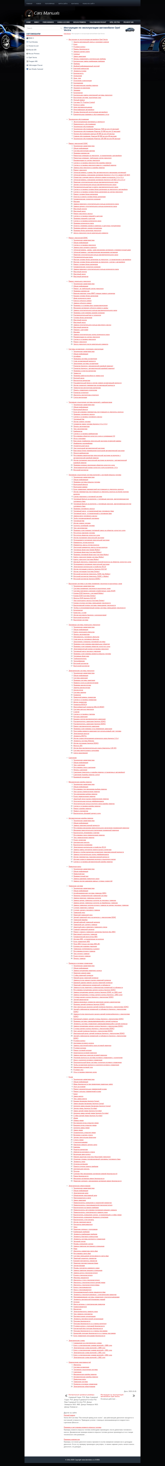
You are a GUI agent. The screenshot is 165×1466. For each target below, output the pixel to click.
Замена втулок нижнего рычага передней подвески (92, 980)
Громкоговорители (80, 1307)
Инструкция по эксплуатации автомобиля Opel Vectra (88, 39)
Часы (75, 1227)
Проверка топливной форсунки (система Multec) (91, 554)
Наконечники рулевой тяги (83, 1067)
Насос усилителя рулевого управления (87, 1060)
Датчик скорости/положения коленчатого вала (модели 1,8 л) (95, 738)
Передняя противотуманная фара (85, 1263)
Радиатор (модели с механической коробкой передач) (93, 366)
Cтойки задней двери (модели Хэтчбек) (87, 1116)
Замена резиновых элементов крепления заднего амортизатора (96, 1002)
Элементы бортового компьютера (85, 1236)
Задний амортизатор (80, 999)
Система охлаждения (81, 1367)
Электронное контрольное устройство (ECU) (89, 567)
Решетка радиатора (80, 1149)
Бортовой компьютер (81, 68)
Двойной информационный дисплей (86, 66)
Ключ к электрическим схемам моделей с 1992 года (92, 1355)
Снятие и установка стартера (84, 714)
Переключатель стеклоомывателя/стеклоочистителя (92, 1205)
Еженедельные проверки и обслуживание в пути (91, 114)
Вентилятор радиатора (81, 380)
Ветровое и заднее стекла (83, 1135)
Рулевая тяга (78, 1070)
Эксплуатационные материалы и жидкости (89, 122)
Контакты (75, 3)
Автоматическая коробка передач (85, 85)
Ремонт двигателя (80, 170)
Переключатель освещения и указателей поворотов (92, 1203)
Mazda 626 (32, 50)
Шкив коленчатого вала (82, 298)
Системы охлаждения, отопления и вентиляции (86, 349)
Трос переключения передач (83, 837)
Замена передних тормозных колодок (87, 898)
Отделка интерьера (80, 1164)
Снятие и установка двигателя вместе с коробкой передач (94, 165)
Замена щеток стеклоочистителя (85, 1273)
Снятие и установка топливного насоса (87, 417)
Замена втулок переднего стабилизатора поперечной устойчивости (98, 987)
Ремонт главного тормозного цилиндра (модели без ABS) (94, 932)
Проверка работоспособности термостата (88, 376)
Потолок (76, 1171)
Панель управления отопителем (85, 390)
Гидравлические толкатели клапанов (86, 199)
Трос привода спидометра (83, 1314)
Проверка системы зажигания (84, 680)
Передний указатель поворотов (84, 1258)
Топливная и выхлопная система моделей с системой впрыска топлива (95, 475)
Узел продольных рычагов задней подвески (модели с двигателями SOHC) (101, 1007)
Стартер (76, 712)
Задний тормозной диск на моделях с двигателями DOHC (94, 917)
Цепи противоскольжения (82, 107)
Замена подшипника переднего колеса (87, 970)
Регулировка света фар (82, 1253)
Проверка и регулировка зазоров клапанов (89, 313)
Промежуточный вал (80, 876)
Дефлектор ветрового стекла (84, 1152)
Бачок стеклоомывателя (82, 1287)
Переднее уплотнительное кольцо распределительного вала (95, 182)
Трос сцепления (79, 765)
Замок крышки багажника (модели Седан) (88, 1103)
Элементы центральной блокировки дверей (89, 1299)
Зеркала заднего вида (81, 51)
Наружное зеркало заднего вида (85, 1145)
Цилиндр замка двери (81, 1128)
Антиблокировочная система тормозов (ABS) (89, 893)
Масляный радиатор (80, 276)
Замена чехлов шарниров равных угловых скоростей (92, 881)
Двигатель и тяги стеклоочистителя (86, 1280)
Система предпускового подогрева (86, 750)
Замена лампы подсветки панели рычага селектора (92, 850)
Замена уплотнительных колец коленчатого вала (91, 334)
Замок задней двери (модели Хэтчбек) (87, 1111)
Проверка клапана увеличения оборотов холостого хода (94, 465)
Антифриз (77, 356)
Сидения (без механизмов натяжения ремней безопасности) (95, 1174)
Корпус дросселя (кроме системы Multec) (88, 557)
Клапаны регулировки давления (85, 946)
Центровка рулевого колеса (83, 1043)
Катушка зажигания (80, 717)
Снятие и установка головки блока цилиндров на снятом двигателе (98, 192)
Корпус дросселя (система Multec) (86, 559)
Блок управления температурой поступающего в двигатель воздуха (98, 489)
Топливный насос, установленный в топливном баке (92, 513)
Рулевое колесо (79, 47)
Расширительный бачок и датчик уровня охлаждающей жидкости (97, 383)
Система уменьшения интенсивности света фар (91, 1256)
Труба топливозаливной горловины (86, 518)
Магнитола (77, 1309)
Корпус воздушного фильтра (83, 632)
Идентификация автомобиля (83, 110)
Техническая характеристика (83, 146)
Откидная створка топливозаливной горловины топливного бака (96, 1159)
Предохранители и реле (82, 1198)
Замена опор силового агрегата (85, 247)
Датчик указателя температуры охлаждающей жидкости (94, 385)
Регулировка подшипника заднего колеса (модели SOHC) (94, 990)
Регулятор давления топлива (84, 533)
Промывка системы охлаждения (85, 359)
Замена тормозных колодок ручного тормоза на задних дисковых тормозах (101, 905)
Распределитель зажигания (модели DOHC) (89, 724)
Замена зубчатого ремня (82, 303)
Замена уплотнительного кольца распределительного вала (95, 310)
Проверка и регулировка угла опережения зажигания (92, 729)
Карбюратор (77, 431)
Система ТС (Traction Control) (84, 102)
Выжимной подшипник (81, 777)
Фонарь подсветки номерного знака (86, 1268)
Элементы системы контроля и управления (89, 1239)
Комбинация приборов (81, 1232)
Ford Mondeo (48, 22)
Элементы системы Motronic (83, 741)
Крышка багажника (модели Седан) (86, 1101)
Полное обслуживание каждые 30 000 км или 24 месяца (94, 134)
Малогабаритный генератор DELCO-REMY (88, 707)
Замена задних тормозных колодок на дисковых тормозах (94, 900)
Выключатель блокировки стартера (86, 833)
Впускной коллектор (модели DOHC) (86, 579)
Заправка (76, 90)
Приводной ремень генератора (84, 697)
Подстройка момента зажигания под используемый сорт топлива (97, 731)
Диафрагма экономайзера (82, 443)
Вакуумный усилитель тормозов (85, 934)
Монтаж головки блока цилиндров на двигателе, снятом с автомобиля (99, 262)
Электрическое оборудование (79, 1186)
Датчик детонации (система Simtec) (86, 571)
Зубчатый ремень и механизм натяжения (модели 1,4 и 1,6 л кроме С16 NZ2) (101, 175)
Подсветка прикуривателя (83, 1224)
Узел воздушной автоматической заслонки (89, 448)
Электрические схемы (77, 1340)
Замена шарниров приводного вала (86, 879)
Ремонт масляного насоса (83, 214)
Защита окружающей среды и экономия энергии (91, 42)
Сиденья (76, 54)
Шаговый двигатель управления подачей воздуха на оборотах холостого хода (102, 562)
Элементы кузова (79, 71)
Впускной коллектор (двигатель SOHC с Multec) (91, 576)
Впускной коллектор (80, 470)
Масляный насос (79, 211)
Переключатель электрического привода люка (90, 1212)
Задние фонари (79, 1265)
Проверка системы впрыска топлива (86, 482)
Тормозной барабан (80, 920)
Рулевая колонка (79, 1048)
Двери (75, 1118)
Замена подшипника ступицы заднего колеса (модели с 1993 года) (97, 995)
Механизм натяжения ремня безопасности (88, 1178)
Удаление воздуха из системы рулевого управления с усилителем (97, 1058)
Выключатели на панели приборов (86, 1207)
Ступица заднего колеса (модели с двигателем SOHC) (93, 997)
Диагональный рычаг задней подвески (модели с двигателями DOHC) (99, 1033)
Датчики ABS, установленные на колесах (88, 939)
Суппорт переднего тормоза (83, 908)
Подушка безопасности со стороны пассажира (90, 1331)
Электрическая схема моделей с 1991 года (89, 1353)
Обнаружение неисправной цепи (85, 1195)
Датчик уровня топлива (81, 421)
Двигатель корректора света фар (85, 1251)
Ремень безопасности (81, 49)
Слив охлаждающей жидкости (84, 361)
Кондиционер (78, 83)
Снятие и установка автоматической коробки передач (93, 862)
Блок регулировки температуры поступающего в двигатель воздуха (98, 412)
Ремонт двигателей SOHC (78, 143)
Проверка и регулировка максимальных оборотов (91, 644)
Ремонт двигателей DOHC (78, 238)
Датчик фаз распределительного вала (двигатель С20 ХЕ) (94, 748)
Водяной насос (78, 378)
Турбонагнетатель (80, 658)
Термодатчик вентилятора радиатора (87, 388)
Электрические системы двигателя (81, 671)
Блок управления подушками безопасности (89, 1336)
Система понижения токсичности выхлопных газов (92, 588)
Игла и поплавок (79, 438)
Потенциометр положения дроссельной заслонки (91, 540)
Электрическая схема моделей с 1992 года (89, 1357)
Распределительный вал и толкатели (87, 315)
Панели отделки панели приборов (85, 1166)
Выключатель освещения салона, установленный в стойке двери (97, 1215)
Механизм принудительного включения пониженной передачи (96, 830)
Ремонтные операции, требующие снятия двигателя (92, 158)
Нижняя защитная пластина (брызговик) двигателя (92, 1157)
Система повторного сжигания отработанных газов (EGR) (94, 591)
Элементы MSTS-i (80, 736)
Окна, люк (77, 78)
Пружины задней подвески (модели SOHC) (89, 1004)
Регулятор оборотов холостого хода (86, 535)
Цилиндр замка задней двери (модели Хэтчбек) (90, 1113)
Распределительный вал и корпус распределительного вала (95, 187)
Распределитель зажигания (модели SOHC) (89, 721)
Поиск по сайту (89, 3)
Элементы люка (79, 1161)
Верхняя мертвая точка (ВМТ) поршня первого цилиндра (94, 293)
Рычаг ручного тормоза (81, 956)
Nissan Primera (79, 22)
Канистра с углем (79, 613)
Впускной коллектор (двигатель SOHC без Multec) (91, 574)
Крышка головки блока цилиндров (85, 296)
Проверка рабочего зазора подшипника (87, 228)
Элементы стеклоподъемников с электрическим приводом (94, 1295)
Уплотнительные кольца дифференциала (88, 801)
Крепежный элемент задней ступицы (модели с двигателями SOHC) (98, 1019)
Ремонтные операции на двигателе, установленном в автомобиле (97, 155)
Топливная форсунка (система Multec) (87, 552)
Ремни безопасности (80, 1176)
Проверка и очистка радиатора (84, 371)
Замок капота (78, 1096)
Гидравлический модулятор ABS (85, 937)
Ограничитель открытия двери (84, 1132)
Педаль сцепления (80, 770)
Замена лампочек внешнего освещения (87, 1270)
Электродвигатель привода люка (85, 1311)
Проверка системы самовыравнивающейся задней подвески (95, 1021)
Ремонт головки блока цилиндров (85, 194)
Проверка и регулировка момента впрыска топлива (92, 654)
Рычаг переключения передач (84, 796)
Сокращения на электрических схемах (87, 1343)
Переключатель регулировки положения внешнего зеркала (95, 1210)
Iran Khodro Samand (36, 69)
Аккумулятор (78, 690)
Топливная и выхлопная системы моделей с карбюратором (90, 402)
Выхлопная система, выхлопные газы (87, 97)
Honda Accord (63, 22)
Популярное (49, 3)
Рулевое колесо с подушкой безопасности (89, 1326)
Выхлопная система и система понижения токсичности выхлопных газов (95, 584)
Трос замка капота (80, 1099)
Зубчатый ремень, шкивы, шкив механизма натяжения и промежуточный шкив (102, 250)
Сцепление (73, 758)
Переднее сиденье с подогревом (85, 1229)
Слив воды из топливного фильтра (86, 639)
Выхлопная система (80, 620)
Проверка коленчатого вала (83, 223)
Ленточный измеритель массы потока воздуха (90, 547)
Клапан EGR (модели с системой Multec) (88, 593)
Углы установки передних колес (85, 1072)
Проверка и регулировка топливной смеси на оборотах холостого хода (99, 530)
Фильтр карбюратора (81, 453)
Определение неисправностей (80, 1362)
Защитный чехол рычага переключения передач (91, 799)
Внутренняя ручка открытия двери (86, 1123)
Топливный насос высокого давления (87, 651)
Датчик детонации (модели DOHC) (86, 743)
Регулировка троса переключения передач (89, 835)
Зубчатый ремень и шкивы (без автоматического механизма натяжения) (99, 172)
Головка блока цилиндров (82, 317)
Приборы (76, 64)
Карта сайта (62, 3)
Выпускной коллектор (81, 617)
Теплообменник (79, 661)
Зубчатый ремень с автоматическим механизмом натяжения (95, 252)
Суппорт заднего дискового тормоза (86, 910)
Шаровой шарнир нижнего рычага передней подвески (92, 983)
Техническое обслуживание (79, 119)
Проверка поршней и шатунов (84, 218)
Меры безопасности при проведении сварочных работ (93, 1084)
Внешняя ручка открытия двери (85, 1125)
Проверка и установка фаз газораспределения (90, 305)
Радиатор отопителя (80, 392)
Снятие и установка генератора (84, 700)
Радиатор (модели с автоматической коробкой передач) (94, 368)
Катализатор (78, 93)
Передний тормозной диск (83, 915)
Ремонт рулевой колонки (82, 1050)
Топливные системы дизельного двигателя (84, 625)
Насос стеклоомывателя (82, 1290)
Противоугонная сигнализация (84, 1316)
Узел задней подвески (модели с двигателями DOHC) (93, 1031)
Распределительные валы (83, 257)
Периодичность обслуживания (84, 124)
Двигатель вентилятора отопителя (86, 395)
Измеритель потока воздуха (83, 542)
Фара (75, 1249)
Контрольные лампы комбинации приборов (89, 61)
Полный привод (79, 100)
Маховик (76, 201)
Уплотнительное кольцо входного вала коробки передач (94, 804)
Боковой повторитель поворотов (85, 1261)
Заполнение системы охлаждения (85, 363)
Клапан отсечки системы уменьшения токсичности (92, 603)
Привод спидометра (80, 811)
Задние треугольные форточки (84, 1137)
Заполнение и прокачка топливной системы (89, 642)
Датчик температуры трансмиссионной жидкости (91, 857)
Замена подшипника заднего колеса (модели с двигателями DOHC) (98, 1026)
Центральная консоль (81, 842)
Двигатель (77, 1365)
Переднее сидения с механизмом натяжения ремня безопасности (97, 1181)
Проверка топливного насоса (84, 414)
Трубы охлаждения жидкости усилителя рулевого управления (96, 1065)
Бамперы (76, 1147)
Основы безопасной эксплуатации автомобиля (90, 112)
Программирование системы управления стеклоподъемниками (96, 1297)
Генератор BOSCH (80, 704)
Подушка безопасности (81, 1321)
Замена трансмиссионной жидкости (86, 825)
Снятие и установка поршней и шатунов (88, 216)
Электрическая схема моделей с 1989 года (89, 1348)
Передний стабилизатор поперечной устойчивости (91, 985)
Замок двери (78, 1130)
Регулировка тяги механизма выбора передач (90, 789)
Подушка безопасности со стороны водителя (89, 1324)
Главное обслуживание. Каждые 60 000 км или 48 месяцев (95, 136)
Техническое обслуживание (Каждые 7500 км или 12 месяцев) (96, 129)
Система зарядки (79, 692)
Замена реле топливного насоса (85, 516)
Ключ (75, 44)
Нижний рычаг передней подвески (85, 978)
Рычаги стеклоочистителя (83, 1275)
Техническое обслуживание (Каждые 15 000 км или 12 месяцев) (96, 131)
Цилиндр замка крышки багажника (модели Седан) (92, 1106)
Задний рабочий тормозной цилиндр (86, 922)
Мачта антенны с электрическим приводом (89, 1304)
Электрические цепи (80, 1193)
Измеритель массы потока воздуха (86, 545)
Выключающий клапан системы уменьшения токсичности (94, 605)
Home (28, 22)
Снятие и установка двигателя (84, 245)
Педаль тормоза (79, 958)
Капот (75, 1094)
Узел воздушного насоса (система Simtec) (88, 600)
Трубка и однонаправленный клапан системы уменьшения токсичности (99, 608)
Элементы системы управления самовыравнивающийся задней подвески (100, 1024)
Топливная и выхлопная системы (85, 1369)
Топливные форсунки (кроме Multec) (86, 550)
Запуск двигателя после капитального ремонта (90, 233)
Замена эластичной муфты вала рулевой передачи (92, 1045)
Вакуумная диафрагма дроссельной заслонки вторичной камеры (97, 441)
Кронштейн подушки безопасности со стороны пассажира (94, 1333)
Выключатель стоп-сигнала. (83, 1220)
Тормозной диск (79, 912)
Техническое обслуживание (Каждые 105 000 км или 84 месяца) (96, 139)
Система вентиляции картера (84, 151)
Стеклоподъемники (80, 1142)
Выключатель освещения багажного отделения (90, 1217)
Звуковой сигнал (79, 1241)
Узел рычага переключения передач (86, 791)
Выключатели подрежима (82, 845)
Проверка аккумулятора (82, 685)
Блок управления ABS (81, 941)
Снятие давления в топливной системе (87, 496)
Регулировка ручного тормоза (84, 951)
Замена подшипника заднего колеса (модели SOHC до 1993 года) (97, 992)
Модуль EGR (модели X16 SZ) (84, 598)
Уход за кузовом (79, 1087)
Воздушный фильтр (80, 409)
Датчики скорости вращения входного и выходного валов (94, 859)
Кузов (71, 1077)
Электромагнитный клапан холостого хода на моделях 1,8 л (95, 467)
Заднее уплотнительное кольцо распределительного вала (94, 184)
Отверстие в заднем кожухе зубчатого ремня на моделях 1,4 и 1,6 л (98, 177)
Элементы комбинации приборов (85, 1234)
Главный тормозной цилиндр (83, 929)
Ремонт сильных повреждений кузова (87, 1091)
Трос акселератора (80, 429)
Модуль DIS (77, 746)
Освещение (77, 76)
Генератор (77, 695)
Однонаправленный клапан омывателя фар (89, 1292)
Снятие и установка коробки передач (86, 806)
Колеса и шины (79, 105)
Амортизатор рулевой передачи (85, 1053)
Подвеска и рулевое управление (81, 963)
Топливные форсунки (81, 656)
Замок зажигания (79, 56)
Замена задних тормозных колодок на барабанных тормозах (95, 903)
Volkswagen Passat (98, 22)
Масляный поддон (80, 209)
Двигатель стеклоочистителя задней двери (89, 1282)
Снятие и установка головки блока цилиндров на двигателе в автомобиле (100, 189)
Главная (29, 3)
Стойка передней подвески (83, 975)
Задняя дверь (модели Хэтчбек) (85, 1108)
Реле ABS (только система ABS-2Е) (86, 944)
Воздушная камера (80, 487)
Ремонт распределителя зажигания (86, 726)
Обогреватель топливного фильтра (86, 637)
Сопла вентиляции (80, 397)
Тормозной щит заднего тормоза (85, 925)
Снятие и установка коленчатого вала (87, 221)
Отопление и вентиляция (82, 80)
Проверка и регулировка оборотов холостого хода (91, 646)
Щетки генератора (80, 702)
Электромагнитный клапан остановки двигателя (91, 649)
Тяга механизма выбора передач (85, 794)
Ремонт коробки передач (82, 808)
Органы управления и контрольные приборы (89, 59)
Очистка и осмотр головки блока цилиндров (89, 197)
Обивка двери (78, 1120)
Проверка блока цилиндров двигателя (87, 230)
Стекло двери (78, 1140)
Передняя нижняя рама (81, 973)
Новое (38, 3)
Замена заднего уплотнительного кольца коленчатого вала (95, 206)
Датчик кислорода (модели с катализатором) (89, 615)
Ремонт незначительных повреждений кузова (90, 1089)
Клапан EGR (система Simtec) (84, 596)
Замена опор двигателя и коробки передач (89, 168)
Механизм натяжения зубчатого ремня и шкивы (90, 308)
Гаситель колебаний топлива (84, 525)
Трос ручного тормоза (81, 954)
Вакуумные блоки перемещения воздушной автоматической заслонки (99, 451)
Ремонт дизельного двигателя (80, 281)
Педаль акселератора (81, 426)
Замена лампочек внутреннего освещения (88, 1246)
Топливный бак (78, 419)
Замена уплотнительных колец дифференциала (91, 854)
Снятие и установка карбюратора (85, 434)
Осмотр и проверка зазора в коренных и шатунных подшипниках (97, 226)
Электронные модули (81, 733)
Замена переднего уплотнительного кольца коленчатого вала (96, 204)
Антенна (76, 1302)
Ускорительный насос (81, 446)
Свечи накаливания (80, 753)
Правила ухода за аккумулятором (85, 683)
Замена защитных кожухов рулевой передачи (90, 1055)
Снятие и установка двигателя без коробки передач (92, 163)
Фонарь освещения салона (83, 1244)
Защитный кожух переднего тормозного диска (90, 927)
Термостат (77, 373)
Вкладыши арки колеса (81, 1154)
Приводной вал (79, 874)
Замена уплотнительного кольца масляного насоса (92, 325)
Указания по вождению (81, 88)
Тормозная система (76, 886)
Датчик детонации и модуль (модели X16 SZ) (90, 569)
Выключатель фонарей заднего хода (87, 813)
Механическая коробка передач (80, 782)
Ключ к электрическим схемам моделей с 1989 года (92, 1345)
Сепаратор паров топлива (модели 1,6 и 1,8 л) (90, 424)
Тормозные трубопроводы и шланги (86, 949)
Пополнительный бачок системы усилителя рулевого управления (97, 1062)
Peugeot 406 (128, 22)
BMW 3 (36, 22)
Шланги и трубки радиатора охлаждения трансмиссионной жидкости (98, 852)
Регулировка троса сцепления (84, 767)
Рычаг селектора (79, 840)
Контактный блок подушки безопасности (88, 1328)
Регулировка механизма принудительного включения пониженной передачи (101, 828)
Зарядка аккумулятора (81, 688)
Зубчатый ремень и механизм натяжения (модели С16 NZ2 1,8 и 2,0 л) (99, 180)
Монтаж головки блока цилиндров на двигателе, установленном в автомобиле (102, 259)
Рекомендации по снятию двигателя (86, 160)
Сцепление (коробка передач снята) (86, 775)
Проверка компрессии (81, 153)
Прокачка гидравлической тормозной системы (90, 895)
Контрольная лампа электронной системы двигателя (92, 95)
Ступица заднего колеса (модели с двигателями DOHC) (93, 1028)
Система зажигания (80, 678)
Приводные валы (75, 866)
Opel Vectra (115, 22)
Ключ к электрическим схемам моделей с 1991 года (92, 1350)
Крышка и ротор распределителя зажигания (89, 719)
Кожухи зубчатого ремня (82, 301)
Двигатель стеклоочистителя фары (86, 1285)
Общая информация (80, 148)
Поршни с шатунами (80, 330)
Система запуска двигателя (83, 709)
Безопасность (78, 73)
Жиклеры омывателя (81, 1278)
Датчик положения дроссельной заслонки (88, 538)
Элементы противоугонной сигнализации (88, 1319)
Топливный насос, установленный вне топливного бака (93, 511)
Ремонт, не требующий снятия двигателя (88, 288)
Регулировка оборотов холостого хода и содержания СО (94, 436)
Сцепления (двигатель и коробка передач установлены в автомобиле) (99, 772)
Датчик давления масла (82, 1222)
